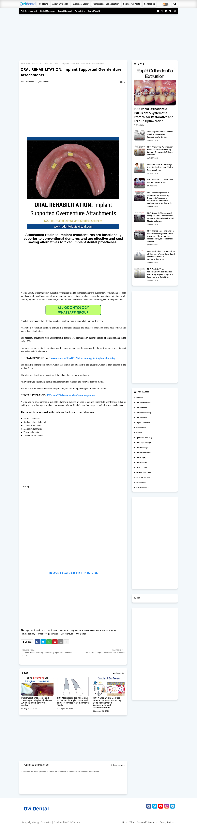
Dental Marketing (143, 412)
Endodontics (141, 427)
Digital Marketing (47, 11)
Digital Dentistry (143, 422)
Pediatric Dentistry (143, 477)
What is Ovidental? (138, 822)
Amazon (139, 397)
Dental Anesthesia (143, 402)
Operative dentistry (144, 437)
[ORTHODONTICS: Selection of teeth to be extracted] (139, 183)
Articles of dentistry (58, 630)
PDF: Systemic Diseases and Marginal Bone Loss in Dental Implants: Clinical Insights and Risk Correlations (160, 217)
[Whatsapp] (49, 641)
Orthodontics (141, 467)
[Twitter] (43, 641)
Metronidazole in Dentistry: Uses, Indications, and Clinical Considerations (160, 167)
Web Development (29, 11)
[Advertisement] (98, 35)
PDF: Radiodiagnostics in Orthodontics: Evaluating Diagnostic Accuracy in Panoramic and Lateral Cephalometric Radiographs (159, 197)
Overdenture (67, 633)
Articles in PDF (38, 630)
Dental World (94, 11)
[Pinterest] (55, 641)
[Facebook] (37, 641)
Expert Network (65, 11)
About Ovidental (60, 3)
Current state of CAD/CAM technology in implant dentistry (82, 358)
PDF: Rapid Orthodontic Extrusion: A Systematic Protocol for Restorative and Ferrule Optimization (153, 115)
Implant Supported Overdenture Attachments (93, 630)
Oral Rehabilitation (144, 452)
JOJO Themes (73, 822)
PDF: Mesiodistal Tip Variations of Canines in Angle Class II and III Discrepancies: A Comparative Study (73, 701)
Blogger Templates (42, 822)
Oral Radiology (142, 447)
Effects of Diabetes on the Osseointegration (71, 395)
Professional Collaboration (106, 3)
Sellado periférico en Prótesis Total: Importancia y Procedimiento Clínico (160, 134)
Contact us (149, 3)
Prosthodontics (142, 487)
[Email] (60, 641)
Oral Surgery (141, 457)
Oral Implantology (143, 442)
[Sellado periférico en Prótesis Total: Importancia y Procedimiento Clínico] (139, 135)
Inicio (23, 63)
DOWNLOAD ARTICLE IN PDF (73, 573)
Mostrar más (118, 673)
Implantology (28, 633)
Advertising (80, 11)
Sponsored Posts (131, 3)
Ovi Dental (32, 63)
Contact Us (153, 822)
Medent (139, 432)
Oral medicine (141, 462)
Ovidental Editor (81, 3)
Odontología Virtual (48, 633)
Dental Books (141, 407)
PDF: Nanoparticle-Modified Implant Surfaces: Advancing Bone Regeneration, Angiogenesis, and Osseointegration (107, 703)
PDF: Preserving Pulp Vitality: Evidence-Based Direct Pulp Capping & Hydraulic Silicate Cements (160, 151)
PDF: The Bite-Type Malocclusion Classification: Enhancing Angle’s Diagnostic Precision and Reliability (160, 273)
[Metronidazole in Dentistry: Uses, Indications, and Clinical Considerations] (139, 168)
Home (45, 3)
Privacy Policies (167, 822)
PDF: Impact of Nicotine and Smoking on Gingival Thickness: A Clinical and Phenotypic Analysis (36, 701)
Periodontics (141, 482)
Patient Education (143, 472)
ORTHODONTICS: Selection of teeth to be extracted (160, 181)
